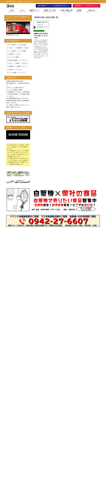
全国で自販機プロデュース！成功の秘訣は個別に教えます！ (54, 5)
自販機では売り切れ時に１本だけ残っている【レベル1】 (41, 35)
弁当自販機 (10, 54)
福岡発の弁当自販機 (12, 60)
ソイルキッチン (24, 60)
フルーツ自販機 (11, 44)
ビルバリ (19, 54)
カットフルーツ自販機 (13, 57)
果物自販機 (19, 47)
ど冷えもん (10, 47)
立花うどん (24, 63)
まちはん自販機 (22, 44)
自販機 (17, 63)
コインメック (23, 72)
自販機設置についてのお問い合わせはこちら (86, 5)
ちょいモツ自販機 (12, 72)
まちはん (10, 63)
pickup (26, 47)
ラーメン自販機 (11, 50)
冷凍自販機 (10, 66)
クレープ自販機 (22, 50)
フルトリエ (19, 69)
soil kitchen (10, 69)
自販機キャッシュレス (22, 66)
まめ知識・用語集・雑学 (38, 30)
